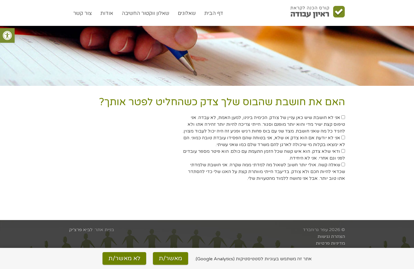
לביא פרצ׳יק (81, 230)
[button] (7, 35)
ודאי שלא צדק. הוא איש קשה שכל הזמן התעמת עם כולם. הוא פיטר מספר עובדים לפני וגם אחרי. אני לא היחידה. (264, 155)
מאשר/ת (170, 258)
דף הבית (213, 13)
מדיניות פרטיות (330, 243)
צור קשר (82, 13)
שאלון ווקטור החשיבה (145, 13)
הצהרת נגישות (331, 236)
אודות (106, 13)
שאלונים (187, 13)
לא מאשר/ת (124, 258)
